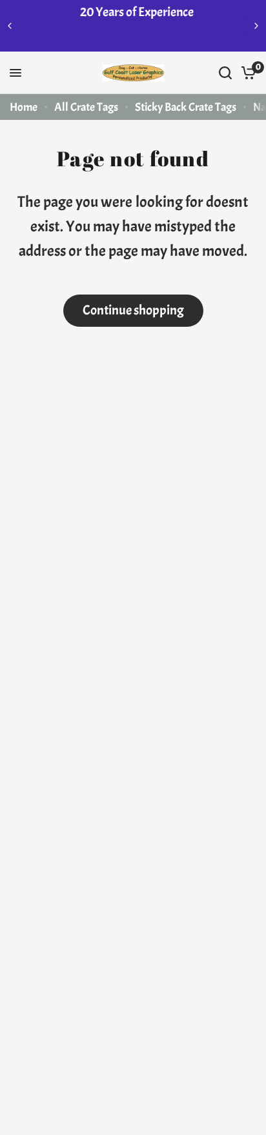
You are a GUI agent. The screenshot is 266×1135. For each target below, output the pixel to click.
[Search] (225, 73)
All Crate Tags (86, 107)
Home (23, 107)
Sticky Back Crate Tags (185, 107)
